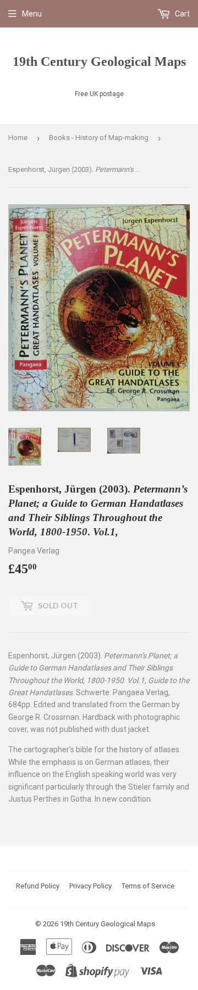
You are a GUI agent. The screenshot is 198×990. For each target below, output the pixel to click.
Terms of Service (148, 886)
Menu (32, 13)
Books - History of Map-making (98, 137)
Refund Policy (37, 886)
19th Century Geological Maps (99, 61)
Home (18, 137)
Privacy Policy (90, 886)
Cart (181, 13)
